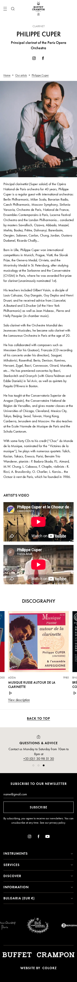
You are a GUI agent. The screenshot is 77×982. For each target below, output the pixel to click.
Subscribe (38, 807)
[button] (33, 765)
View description (19, 700)
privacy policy (57, 822)
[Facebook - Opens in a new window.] (43, 59)
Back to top (38, 718)
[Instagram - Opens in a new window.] (34, 59)
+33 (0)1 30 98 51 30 (38, 759)
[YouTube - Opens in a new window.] (47, 837)
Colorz (49, 968)
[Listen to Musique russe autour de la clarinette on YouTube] (10, 693)
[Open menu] (5, 8)
